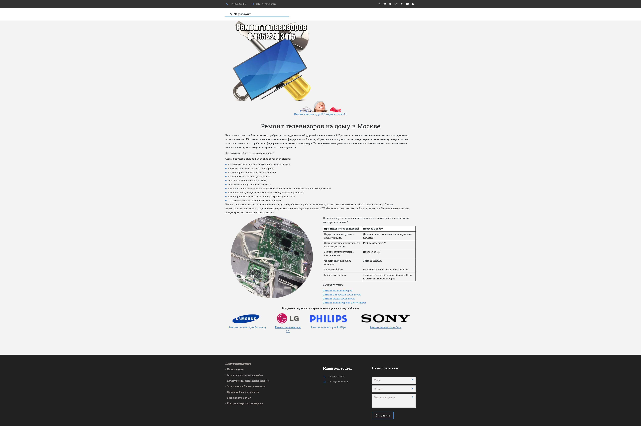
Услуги (371, 14)
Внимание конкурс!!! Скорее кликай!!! (320, 114)
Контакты (391, 14)
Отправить (383, 415)
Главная (338, 14)
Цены (353, 14)
